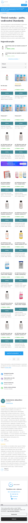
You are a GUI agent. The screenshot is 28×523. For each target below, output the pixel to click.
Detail (7, 93)
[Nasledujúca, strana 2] (14, 359)
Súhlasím (14, 519)
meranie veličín (8, 367)
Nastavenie (14, 514)
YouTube (15, 498)
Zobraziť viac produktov (13, 59)
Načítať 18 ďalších (13, 353)
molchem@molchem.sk (11, 9)
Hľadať (24, 5)
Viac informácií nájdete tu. (13, 511)
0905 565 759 (15, 494)
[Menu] (26, 2)
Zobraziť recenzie (9, 403)
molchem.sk (15, 496)
